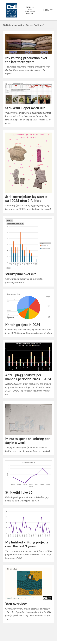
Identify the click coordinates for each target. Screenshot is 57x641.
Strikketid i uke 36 (18, 492)
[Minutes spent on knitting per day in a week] (28, 419)
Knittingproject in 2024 (22, 324)
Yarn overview (16, 604)
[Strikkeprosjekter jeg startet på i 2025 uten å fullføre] (28, 163)
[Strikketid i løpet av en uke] (28, 93)
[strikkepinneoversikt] (28, 244)
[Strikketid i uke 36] (28, 474)
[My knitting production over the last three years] (28, 44)
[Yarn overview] (28, 584)
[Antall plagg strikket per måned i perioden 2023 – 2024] (28, 357)
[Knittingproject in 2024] (28, 306)
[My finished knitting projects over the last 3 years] (28, 524)
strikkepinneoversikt (20, 274)
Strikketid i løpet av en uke (25, 108)
